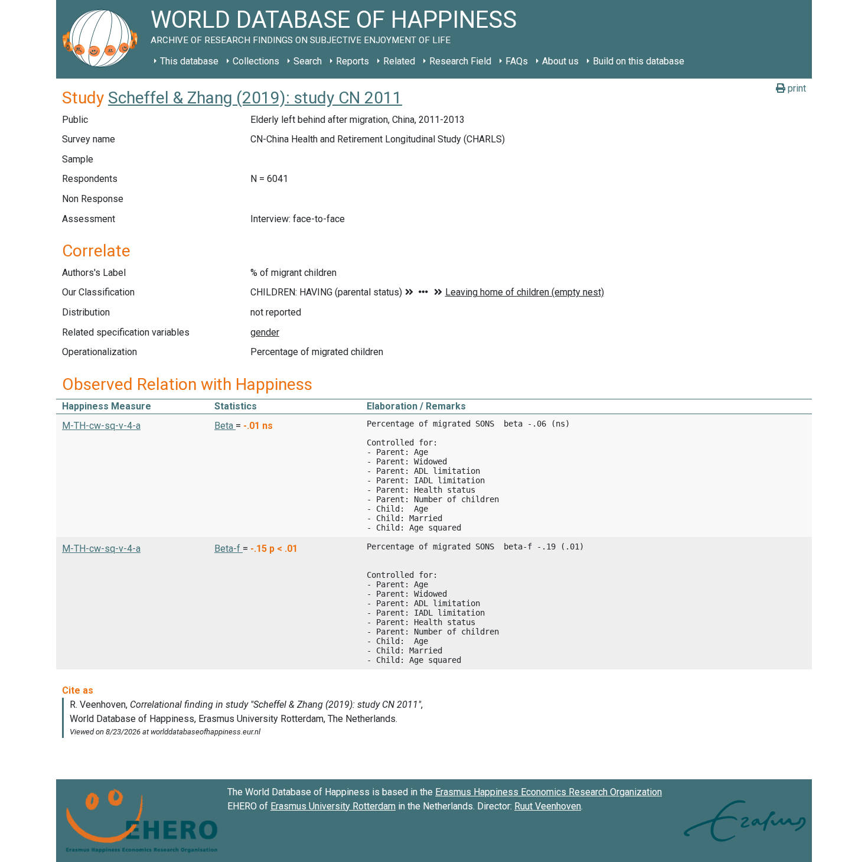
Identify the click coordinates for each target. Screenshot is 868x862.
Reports (352, 61)
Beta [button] (225, 425)
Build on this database (638, 61)
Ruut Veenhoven (547, 806)
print (795, 88)
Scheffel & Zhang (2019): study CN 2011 (255, 98)
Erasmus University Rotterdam (333, 806)
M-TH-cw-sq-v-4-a (101, 425)
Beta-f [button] (228, 548)
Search (307, 61)
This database (189, 61)
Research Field (460, 61)
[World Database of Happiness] (103, 39)
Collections (256, 61)
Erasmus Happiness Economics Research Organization (548, 792)
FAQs (516, 61)
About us (560, 61)
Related (399, 61)
